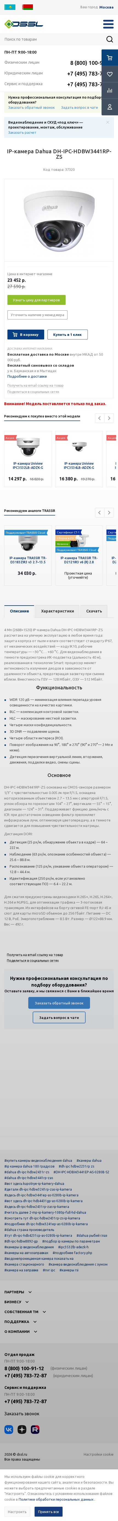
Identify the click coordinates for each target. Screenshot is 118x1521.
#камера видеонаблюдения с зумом (78, 1264)
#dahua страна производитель (29, 1230)
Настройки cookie (99, 1454)
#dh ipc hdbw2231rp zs (76, 1166)
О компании (17, 1331)
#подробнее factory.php (72, 1253)
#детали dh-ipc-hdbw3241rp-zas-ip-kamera (38, 1189)
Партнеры (14, 1292)
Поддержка (16, 1322)
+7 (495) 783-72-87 (90, 73)
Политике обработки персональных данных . (57, 1499)
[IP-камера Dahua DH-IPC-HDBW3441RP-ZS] (59, 221)
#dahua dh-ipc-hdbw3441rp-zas (28, 1178)
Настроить (17, 1512)
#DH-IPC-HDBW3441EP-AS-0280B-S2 (81, 1172)
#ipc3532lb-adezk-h (73, 1247)
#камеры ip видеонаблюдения (29, 1247)
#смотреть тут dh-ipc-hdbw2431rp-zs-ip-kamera (42, 1218)
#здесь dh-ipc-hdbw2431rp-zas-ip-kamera (36, 1206)
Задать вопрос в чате (79, 107)
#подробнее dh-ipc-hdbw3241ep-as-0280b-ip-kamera (46, 1224)
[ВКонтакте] (8, 1429)
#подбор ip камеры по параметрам (71, 1241)
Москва (106, 7)
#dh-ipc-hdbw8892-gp (21, 1241)
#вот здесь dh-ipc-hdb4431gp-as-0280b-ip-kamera (43, 1201)
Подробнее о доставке (27, 376)
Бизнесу (12, 1302)
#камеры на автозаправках (26, 1253)
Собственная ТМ (21, 1312)
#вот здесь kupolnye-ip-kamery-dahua (34, 1183)
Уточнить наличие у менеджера (37, 315)
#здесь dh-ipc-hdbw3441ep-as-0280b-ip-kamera (41, 1195)
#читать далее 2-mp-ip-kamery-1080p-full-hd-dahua (45, 1212)
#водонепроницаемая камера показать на (39, 1258)
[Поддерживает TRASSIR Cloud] (79, 540)
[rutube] (35, 1429)
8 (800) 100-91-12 (92, 63)
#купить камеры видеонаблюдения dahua (38, 1160)
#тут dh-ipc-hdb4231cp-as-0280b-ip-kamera (38, 1235)
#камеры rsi (69, 1270)
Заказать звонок (21, 1413)
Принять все (48, 1512)
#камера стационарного (24, 1264)
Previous (99, 418)
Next (109, 418)
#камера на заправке (21, 1270)
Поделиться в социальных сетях (33, 392)
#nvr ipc (49, 1270)
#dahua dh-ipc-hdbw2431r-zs (26, 1172)
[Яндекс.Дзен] (22, 1429)
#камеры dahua (89, 1160)
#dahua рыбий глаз (92, 1235)
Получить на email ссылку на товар (35, 385)
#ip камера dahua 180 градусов (29, 1166)
